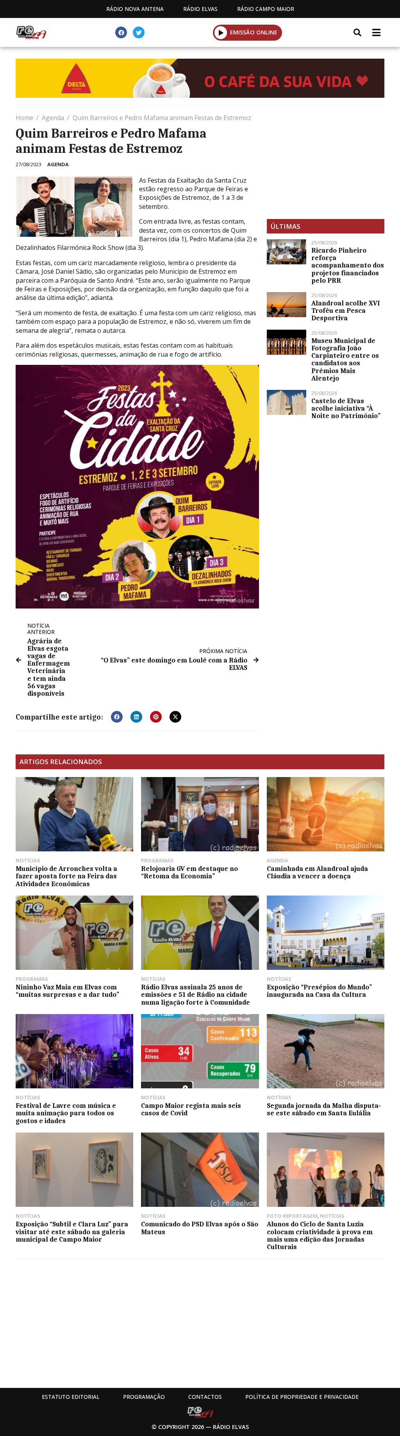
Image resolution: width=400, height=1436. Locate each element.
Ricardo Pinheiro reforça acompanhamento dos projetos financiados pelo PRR (347, 265)
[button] (221, 32)
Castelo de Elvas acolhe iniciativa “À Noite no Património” (345, 408)
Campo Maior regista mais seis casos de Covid (191, 1109)
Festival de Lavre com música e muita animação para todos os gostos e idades (66, 1113)
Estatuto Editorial (71, 1396)
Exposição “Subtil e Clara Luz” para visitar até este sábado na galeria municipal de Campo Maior (72, 1231)
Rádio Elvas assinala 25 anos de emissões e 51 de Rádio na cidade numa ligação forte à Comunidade (195, 994)
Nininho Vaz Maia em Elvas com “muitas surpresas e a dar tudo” (67, 990)
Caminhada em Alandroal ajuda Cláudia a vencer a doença (317, 872)
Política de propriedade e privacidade (302, 1396)
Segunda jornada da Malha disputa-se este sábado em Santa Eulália (324, 1109)
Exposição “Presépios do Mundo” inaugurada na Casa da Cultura (319, 990)
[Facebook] (121, 32)
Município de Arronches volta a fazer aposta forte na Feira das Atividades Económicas (66, 876)
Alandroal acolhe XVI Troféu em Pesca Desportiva (345, 310)
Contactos (205, 1396)
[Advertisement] (325, 162)
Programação (144, 1396)
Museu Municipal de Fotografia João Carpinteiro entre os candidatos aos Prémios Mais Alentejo (345, 359)
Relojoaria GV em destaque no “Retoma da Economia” (189, 872)
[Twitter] (139, 32)
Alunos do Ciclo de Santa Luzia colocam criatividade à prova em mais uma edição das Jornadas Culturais (320, 1235)
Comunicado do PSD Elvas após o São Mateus (199, 1227)
